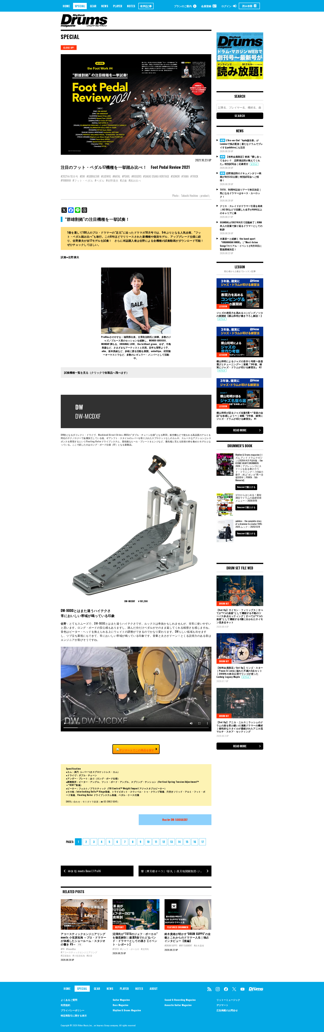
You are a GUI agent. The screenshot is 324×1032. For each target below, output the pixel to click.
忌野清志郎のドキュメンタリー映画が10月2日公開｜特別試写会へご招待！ (240, 176)
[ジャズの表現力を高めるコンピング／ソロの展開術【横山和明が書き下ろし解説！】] (240, 293)
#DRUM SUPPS (171, 945)
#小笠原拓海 (79, 955)
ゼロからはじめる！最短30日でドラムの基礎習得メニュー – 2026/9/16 (248, 497)
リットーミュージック (228, 999)
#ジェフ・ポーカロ (129, 949)
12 (163, 842)
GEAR (93, 6)
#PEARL (126, 176)
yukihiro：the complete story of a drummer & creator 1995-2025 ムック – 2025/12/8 (249, 523)
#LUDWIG (106, 176)
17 (202, 842)
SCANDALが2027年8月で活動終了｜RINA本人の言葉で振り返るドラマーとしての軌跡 (241, 225)
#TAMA (185, 176)
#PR (62, 949)
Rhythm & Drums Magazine (127, 1010)
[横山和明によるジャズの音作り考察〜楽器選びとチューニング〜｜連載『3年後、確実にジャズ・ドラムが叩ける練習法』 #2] (240, 342)
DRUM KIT (224, 603)
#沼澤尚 (145, 949)
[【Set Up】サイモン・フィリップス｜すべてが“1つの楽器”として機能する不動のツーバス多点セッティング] (240, 590)
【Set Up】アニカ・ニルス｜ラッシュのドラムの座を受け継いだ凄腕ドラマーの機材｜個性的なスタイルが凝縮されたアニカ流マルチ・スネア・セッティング (240, 726)
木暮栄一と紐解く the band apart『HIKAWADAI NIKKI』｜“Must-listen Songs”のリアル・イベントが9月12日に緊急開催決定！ (241, 244)
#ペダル (99, 180)
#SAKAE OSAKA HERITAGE (156, 176)
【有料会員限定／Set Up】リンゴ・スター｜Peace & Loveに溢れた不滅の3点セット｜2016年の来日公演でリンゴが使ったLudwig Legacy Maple (240, 672)
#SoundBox (71, 949)
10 (148, 842)
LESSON (223, 306)
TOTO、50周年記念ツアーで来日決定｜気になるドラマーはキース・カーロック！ (240, 193)
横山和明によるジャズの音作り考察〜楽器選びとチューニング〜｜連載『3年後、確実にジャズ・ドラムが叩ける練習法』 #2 (240, 364)
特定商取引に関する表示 (74, 1015)
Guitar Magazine (121, 999)
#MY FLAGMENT (185, 945)
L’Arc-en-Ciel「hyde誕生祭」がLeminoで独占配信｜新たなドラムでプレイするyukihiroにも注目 (241, 143)
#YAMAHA (66, 180)
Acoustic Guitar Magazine (178, 1005)
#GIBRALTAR (93, 176)
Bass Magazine (120, 1005)
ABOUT (154, 989)
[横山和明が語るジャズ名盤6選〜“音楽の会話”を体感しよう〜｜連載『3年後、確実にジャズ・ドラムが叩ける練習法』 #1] (240, 393)
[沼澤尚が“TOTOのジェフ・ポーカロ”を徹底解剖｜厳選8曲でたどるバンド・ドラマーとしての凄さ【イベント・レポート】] (136, 914)
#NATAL (116, 176)
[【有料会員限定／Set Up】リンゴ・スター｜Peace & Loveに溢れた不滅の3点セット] (240, 648)
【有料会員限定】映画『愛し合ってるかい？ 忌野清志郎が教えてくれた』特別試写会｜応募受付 (240, 160)
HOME (66, 6)
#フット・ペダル (83, 180)
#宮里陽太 (66, 955)
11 (156, 842)
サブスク (254, 164)
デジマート (222, 1005)
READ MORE (240, 430)
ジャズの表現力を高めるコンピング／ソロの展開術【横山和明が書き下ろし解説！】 (240, 314)
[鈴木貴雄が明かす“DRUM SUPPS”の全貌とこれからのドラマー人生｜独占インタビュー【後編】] (188, 914)
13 (171, 842)
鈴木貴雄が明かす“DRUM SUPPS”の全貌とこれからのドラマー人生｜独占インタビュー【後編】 (188, 937)
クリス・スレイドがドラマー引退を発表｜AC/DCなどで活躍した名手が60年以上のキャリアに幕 (241, 209)
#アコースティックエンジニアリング (79, 952)
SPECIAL (80, 6)
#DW (82, 176)
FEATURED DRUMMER (177, 927)
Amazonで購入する (246, 487)
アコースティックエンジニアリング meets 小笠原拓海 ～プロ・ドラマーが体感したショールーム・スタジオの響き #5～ (83, 939)
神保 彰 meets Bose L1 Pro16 (84, 871)
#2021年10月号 (69, 176)
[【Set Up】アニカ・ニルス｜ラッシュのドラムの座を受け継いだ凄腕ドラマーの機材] (240, 703)
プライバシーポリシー (72, 1010)
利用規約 (65, 1005)
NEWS (104, 6)
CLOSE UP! (68, 47)
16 (194, 842)
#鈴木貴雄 (199, 945)
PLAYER (117, 6)
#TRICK (194, 176)
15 (187, 842)
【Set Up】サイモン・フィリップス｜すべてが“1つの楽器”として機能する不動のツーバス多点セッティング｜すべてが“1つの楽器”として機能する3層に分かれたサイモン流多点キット (240, 616)
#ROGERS (136, 176)
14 (179, 842)
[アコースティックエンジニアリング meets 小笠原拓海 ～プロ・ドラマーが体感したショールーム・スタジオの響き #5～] (84, 914)
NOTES (131, 6)
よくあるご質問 (69, 999)
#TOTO (116, 949)
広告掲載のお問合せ (227, 1010)
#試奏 (123, 180)
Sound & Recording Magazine (180, 999)
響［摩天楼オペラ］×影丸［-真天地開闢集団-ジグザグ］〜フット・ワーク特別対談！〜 (176, 871)
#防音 (89, 955)
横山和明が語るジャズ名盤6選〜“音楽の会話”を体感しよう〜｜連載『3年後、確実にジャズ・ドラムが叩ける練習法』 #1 (240, 415)
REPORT (119, 927)
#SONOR (175, 176)
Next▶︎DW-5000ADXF (175, 820)
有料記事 (146, 6)
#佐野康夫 (112, 180)
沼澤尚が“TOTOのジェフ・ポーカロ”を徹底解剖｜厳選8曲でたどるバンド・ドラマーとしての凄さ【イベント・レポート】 (135, 939)
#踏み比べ (135, 180)
